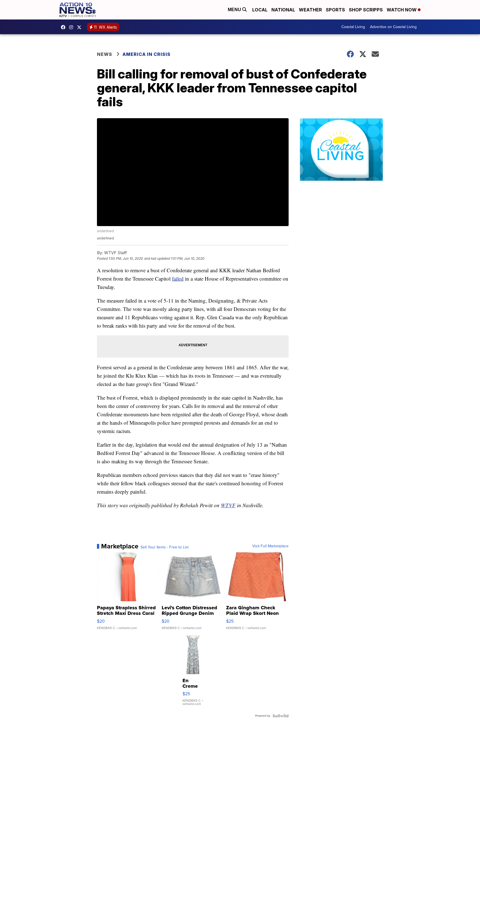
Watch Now (402, 10)
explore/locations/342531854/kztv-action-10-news (72, 27)
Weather (310, 10)
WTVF (228, 505)
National (283, 10)
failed (178, 278)
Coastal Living (353, 27)
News (104, 54)
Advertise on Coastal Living (393, 27)
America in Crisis (146, 54)
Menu (235, 9)
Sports (335, 10)
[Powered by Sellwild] (280, 716)
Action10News (80, 27)
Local (260, 10)
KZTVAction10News (64, 27)
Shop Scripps (366, 10)
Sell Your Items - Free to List (165, 547)
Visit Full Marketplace (270, 546)
